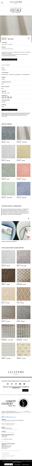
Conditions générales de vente (8, 455)
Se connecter (4, 56)
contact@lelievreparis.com (7, 421)
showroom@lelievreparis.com (8, 425)
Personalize (17, 464)
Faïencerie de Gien (25, 412)
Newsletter (4, 458)
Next (28, 218)
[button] (8, 134)
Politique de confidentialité (7, 456)
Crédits (3, 457)
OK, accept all (8, 464)
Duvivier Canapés (5, 413)
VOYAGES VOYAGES (7, 44)
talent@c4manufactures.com (8, 432)
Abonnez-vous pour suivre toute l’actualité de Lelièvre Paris (16, 387)
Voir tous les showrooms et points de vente (11, 450)
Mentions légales (5, 454)
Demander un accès (12, 56)
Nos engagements (6, 452)
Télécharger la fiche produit (9, 110)
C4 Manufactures (19, 411)
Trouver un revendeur (6, 61)
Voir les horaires (5, 441)
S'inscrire (25, 390)
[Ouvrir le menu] (4, 2)
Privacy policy (25, 464)
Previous (3, 218)
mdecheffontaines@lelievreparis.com (10, 429)
